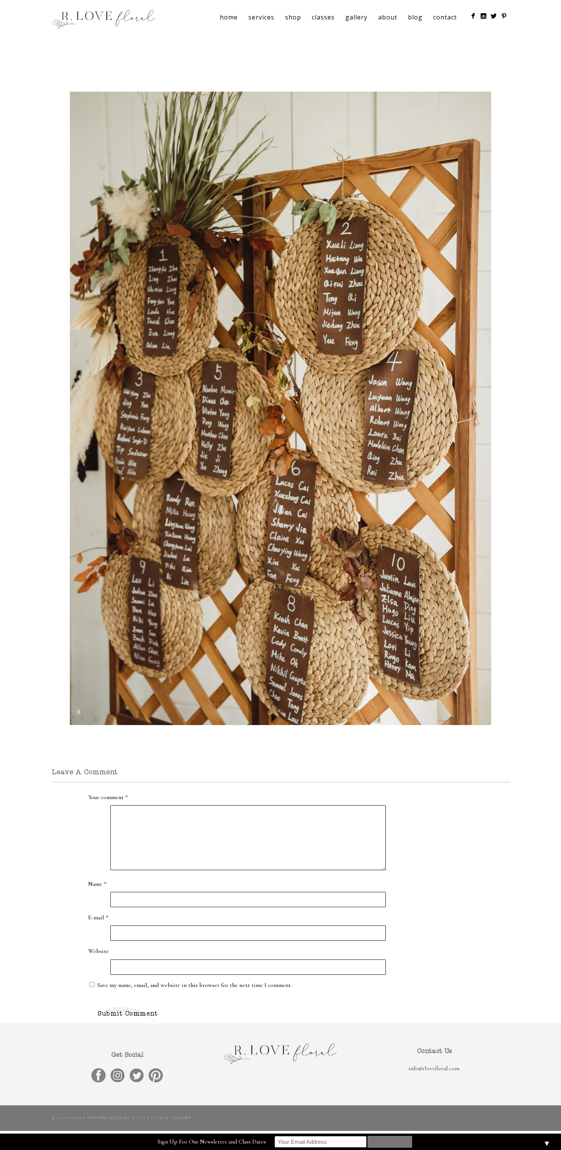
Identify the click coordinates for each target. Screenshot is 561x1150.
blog (415, 17)
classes (323, 17)
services (261, 17)
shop (293, 17)
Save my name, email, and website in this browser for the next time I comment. (194, 985)
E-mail (98, 917)
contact (445, 17)
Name (97, 884)
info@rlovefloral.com (433, 1068)
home (229, 17)
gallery (356, 17)
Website (98, 951)
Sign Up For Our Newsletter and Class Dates (212, 1141)
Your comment (108, 797)
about (387, 17)
